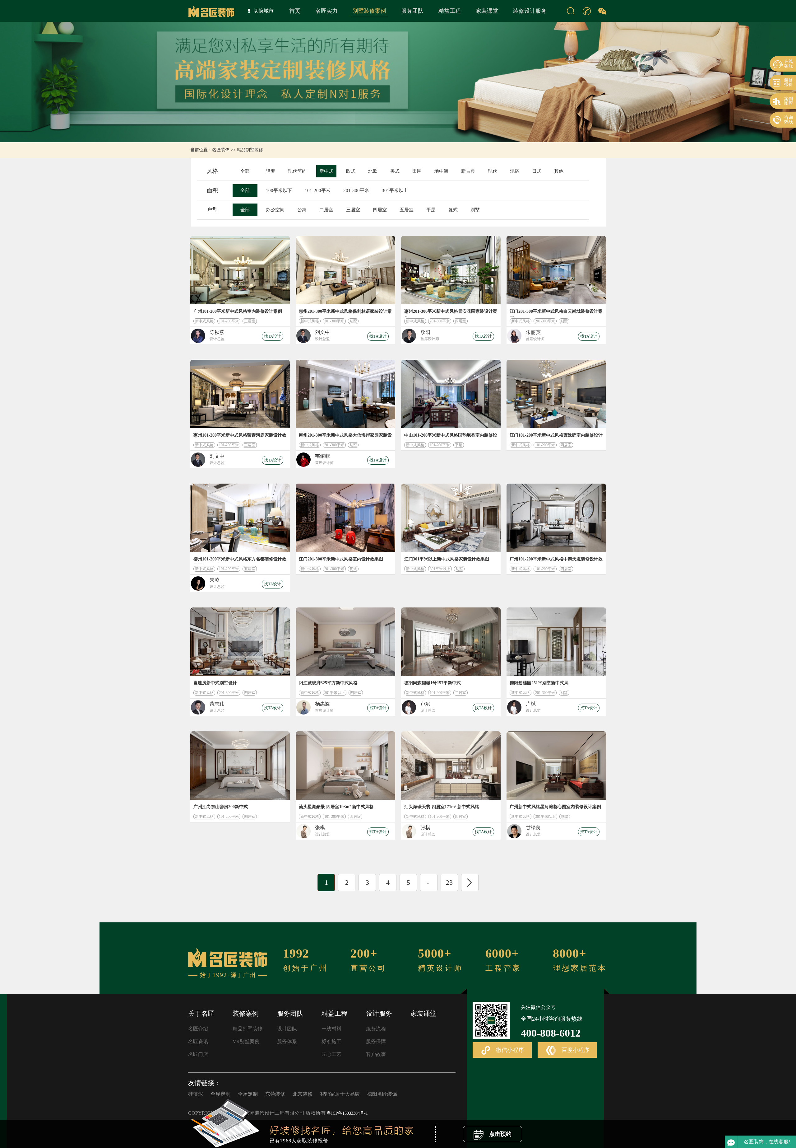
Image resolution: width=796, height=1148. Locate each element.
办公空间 (275, 209)
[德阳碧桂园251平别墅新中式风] (556, 641)
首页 (294, 11)
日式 (536, 171)
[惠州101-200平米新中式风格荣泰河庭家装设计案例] (240, 394)
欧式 (350, 171)
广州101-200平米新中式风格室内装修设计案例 (237, 311)
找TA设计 (272, 336)
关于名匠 (201, 1013)
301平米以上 (395, 190)
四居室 (380, 209)
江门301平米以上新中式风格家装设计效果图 (446, 559)
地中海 (441, 171)
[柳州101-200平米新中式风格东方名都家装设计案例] (240, 518)
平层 (431, 209)
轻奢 (270, 171)
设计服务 (379, 1013)
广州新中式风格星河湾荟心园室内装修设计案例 (555, 806)
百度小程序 (575, 1050)
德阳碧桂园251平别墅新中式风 (539, 683)
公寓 (302, 209)
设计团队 (287, 1028)
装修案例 (246, 1013)
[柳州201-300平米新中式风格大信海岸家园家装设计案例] (345, 394)
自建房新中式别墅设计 (215, 683)
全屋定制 (220, 1094)
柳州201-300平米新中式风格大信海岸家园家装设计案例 (345, 436)
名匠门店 (198, 1054)
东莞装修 (275, 1094)
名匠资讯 (198, 1041)
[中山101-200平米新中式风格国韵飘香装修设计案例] (451, 394)
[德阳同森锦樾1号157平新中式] (451, 641)
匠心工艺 (331, 1054)
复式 (453, 209)
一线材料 (331, 1028)
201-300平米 (356, 190)
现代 (492, 171)
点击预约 (499, 1134)
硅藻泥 (195, 1094)
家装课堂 (487, 11)
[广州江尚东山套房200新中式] (240, 765)
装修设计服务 (530, 11)
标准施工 (331, 1041)
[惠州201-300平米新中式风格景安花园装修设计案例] (451, 270)
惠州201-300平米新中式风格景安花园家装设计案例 (450, 312)
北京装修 (302, 1094)
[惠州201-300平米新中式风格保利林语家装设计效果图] (345, 270)
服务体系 (287, 1041)
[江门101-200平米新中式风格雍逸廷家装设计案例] (556, 394)
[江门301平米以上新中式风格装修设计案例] (451, 518)
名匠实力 (326, 11)
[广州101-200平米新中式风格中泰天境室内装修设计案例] (556, 518)
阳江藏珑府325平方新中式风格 (328, 683)
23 (449, 882)
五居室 (407, 209)
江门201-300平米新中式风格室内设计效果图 (341, 559)
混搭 (514, 171)
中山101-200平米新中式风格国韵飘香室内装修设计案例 (450, 436)
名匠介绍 (198, 1028)
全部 (245, 171)
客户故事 (376, 1054)
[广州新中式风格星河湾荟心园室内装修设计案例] (556, 765)
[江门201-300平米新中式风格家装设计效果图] (345, 518)
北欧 (372, 171)
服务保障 (376, 1041)
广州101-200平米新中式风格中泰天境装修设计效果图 (556, 560)
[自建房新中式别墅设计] (240, 641)
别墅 (475, 209)
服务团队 (412, 11)
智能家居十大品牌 (340, 1094)
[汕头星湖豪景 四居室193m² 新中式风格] (345, 765)
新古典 (468, 171)
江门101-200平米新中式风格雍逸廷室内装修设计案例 (556, 436)
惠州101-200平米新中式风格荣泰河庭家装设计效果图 (239, 436)
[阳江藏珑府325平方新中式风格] (345, 641)
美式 (395, 171)
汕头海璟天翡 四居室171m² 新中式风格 (441, 806)
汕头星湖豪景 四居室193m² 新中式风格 (336, 806)
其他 (558, 171)
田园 (417, 171)
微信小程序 (509, 1050)
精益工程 (449, 11)
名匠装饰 (220, 150)
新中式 (326, 171)
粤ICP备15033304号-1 (347, 1113)
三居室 (353, 209)
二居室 (326, 209)
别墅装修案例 (369, 11)
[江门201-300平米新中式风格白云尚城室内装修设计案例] (556, 270)
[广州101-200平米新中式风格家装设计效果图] (240, 270)
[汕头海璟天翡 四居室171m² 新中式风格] (451, 765)
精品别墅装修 (250, 150)
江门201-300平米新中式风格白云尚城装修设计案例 (556, 312)
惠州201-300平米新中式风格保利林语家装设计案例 (345, 312)
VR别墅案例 (246, 1041)
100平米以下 (279, 190)
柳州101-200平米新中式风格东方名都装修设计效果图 (239, 560)
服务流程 (376, 1028)
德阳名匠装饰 (382, 1094)
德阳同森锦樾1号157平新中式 (432, 683)
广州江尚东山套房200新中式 (220, 806)
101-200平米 (318, 190)
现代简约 (297, 171)
